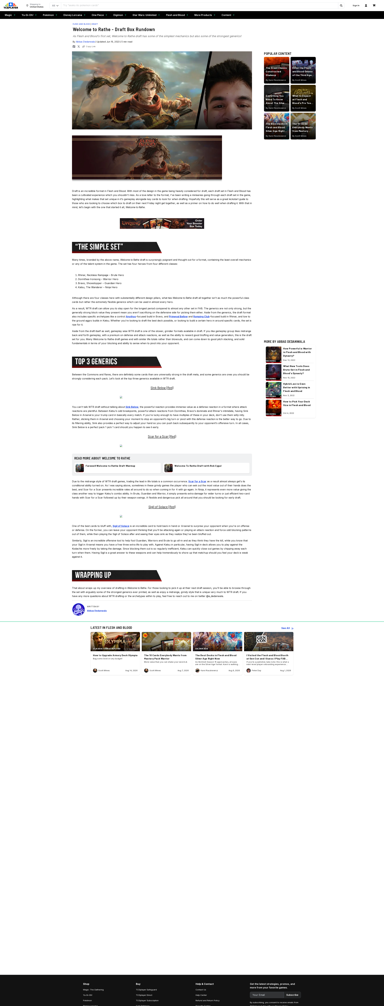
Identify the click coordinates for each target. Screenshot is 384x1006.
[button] (341, 6)
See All (285, 628)
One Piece (98, 15)
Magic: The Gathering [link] (93, 989)
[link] (11, 6)
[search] (199, 5)
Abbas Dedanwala (85, 41)
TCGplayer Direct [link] (144, 995)
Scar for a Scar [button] (197, 481)
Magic (8, 15)
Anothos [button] (131, 316)
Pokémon (48, 15)
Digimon (118, 15)
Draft (95, 24)
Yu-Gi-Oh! (27, 15)
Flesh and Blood (175, 15)
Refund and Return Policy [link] (207, 1000)
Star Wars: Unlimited (144, 15)
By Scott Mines (299, 80)
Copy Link (91, 46)
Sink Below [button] (132, 406)
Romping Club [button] (201, 316)
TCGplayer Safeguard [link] (146, 989)
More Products (203, 15)
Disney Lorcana (72, 15)
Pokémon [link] (87, 1000)
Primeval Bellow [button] (178, 316)
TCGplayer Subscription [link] (147, 1000)
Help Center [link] (201, 995)
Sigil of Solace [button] (121, 525)
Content (226, 15)
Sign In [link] (356, 5)
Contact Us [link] (201, 989)
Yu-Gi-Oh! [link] (87, 995)
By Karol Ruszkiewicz (276, 80)
